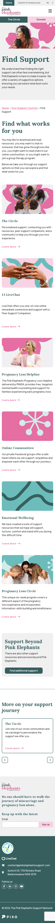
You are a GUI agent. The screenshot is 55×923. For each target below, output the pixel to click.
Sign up (46, 824)
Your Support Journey (24, 108)
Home (9, 3)
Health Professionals (29, 3)
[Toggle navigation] (50, 11)
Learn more (9, 246)
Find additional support (24, 670)
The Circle (14, 19)
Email (5, 819)
